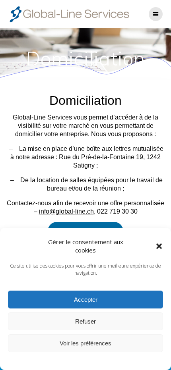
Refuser (85, 321)
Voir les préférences (85, 343)
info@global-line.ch (66, 211)
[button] (159, 246)
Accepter (85, 299)
